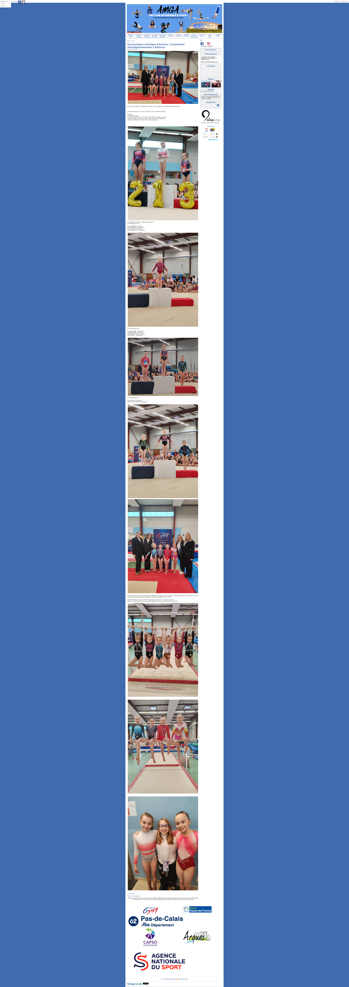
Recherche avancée (205, 107)
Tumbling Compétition (186, 35)
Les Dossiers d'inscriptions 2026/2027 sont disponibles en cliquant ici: (209, 58)
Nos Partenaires (211, 94)
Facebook (203, 46)
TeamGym (190, 899)
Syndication (182, 979)
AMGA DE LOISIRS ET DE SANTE (182, 898)
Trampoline (146, 898)
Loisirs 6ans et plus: (202, 35)
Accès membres (165, 979)
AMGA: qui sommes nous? (131, 36)
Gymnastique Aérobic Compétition (138, 36)
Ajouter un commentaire (133, 896)
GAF (133, 41)
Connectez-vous (344, 1)
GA (141, 898)
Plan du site (173, 979)
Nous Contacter (210, 49)
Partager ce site (134, 984)
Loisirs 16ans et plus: (210, 36)
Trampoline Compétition (178, 35)
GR (139, 898)
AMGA (129, 898)
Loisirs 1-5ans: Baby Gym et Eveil (194, 36)
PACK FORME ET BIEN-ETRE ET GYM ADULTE (161, 898)
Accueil (128, 41)
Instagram (210, 46)
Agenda (211, 89)
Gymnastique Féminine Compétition (146, 36)
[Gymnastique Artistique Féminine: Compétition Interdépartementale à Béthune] (163, 51)
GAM (133, 898)
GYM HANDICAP (178, 899)
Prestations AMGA (218, 35)
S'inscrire (336, 1)
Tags (187, 979)
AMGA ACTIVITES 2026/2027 (208, 61)
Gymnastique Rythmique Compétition (162, 36)
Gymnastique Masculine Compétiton (154, 36)
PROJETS (170, 899)
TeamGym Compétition (170, 35)
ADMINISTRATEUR (162, 899)
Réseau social (4, 1)
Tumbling (185, 899)
